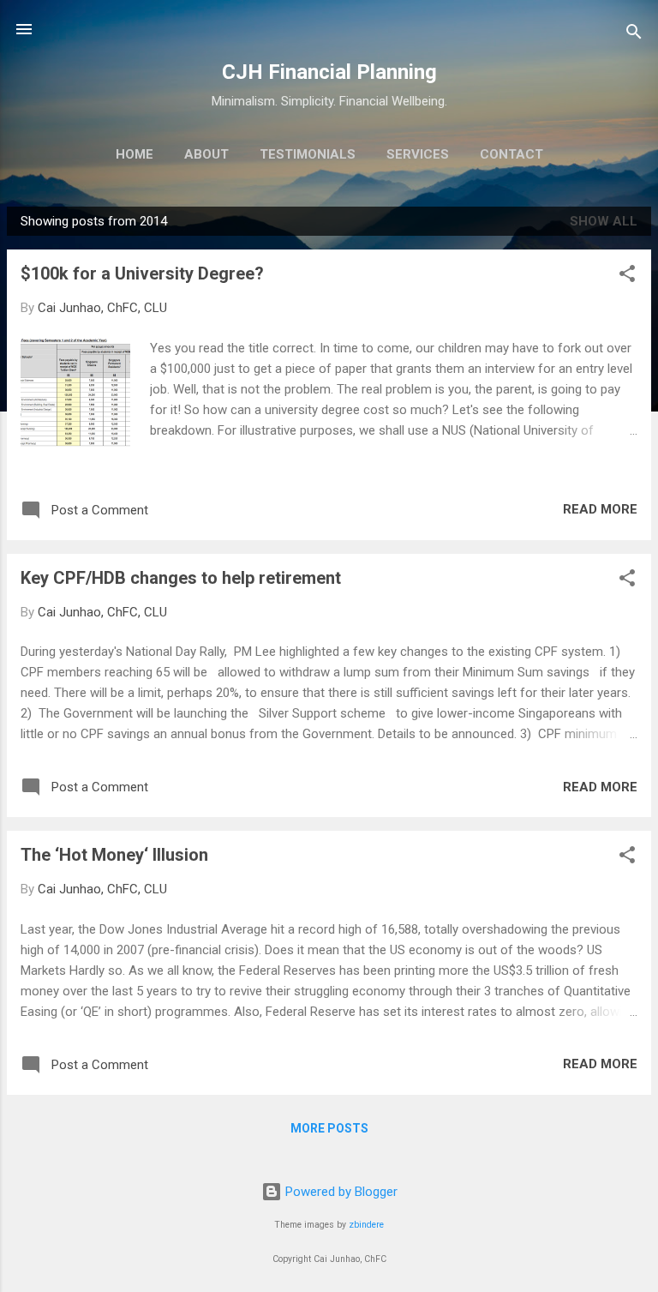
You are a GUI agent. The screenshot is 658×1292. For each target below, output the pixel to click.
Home (134, 154)
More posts (329, 1128)
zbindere (366, 1224)
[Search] (634, 35)
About (206, 154)
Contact (511, 154)
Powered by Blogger (340, 1191)
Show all (603, 221)
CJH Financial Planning (329, 72)
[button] (627, 276)
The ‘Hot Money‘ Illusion (114, 854)
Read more (600, 509)
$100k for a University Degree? (142, 273)
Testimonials (308, 154)
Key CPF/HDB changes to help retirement (181, 578)
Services (417, 154)
